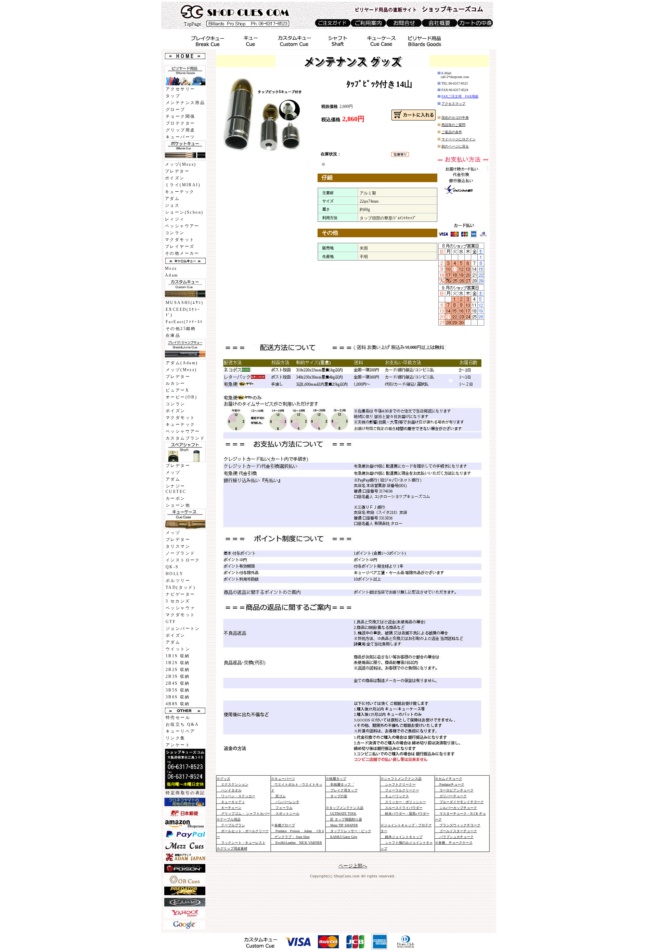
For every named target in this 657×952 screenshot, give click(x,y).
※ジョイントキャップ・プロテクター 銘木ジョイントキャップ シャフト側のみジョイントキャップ (407, 836)
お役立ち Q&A (182, 724)
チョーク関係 (180, 116)
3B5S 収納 (178, 690)
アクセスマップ (453, 103)
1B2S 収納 (178, 662)
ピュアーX (177, 390)
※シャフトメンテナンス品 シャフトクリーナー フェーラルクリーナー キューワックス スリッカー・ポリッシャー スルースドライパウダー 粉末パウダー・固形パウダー (405, 796)
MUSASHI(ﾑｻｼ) (185, 302)
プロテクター (180, 123)
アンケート (178, 744)
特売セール (178, 717)
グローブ (175, 109)
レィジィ (175, 219)
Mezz (171, 268)
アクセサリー (180, 89)
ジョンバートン (183, 628)
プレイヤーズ (179, 246)
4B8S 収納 (178, 703)
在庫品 (173, 335)
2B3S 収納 (178, 676)
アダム (172, 198)
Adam (171, 275)
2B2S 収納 (178, 669)
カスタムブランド (185, 438)
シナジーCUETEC (176, 489)
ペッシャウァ (180, 608)
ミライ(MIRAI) (183, 184)
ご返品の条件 (451, 132)
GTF (171, 621)
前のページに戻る (455, 146)
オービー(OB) (181, 397)
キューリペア (180, 731)
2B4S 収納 (178, 683)
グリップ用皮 (180, 130)
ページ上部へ (352, 865)
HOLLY (174, 573)
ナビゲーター (180, 594)
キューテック (179, 191)
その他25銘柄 (181, 328)
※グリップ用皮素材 (232, 848)
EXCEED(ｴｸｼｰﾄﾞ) (183, 312)
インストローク (183, 560)
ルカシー (175, 383)
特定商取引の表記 (185, 792)
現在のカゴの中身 (455, 117)
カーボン (175, 498)
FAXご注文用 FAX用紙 (459, 96)
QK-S (172, 566)
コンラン (175, 232)
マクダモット (179, 239)
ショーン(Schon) (184, 212)
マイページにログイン (458, 139)
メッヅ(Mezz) (180, 164)
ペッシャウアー (182, 226)
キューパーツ (180, 137)
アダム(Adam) (182, 362)
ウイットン (178, 649)
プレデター (177, 171)
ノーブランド (180, 553)
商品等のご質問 (453, 125)
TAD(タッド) (180, 587)
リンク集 (175, 738)
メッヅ (173, 472)
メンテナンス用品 (185, 102)
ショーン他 (178, 505)
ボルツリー (178, 580)
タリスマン (178, 546)
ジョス (172, 205)
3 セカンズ (178, 601)
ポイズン (175, 178)
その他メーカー (182, 253)
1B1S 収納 (178, 655)
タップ (173, 95)
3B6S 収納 (178, 697)
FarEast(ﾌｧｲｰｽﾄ (184, 321)
